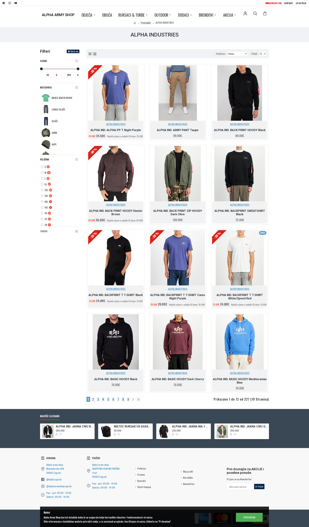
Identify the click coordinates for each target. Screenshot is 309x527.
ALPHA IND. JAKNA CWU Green (249, 426)
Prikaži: (254, 53)
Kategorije (46, 87)
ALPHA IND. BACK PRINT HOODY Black (240, 130)
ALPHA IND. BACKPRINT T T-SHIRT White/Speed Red (240, 296)
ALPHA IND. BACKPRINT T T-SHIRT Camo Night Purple (177, 296)
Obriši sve (74, 51)
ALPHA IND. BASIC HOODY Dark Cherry (178, 379)
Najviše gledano (50, 416)
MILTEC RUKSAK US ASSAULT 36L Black (132, 426)
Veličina (44, 159)
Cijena (43, 61)
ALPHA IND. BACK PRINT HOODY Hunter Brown (116, 212)
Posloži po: (220, 53)
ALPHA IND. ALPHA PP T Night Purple (115, 130)
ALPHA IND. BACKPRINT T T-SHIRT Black (116, 295)
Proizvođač (146, 22)
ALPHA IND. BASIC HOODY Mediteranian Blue (240, 380)
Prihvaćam (249, 517)
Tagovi (43, 231)
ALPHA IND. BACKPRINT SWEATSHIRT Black (239, 212)
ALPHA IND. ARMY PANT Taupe (177, 130)
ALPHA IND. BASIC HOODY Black (115, 379)
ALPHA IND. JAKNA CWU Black (74, 426)
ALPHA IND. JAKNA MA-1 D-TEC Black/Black (191, 426)
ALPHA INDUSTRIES (115, 124)
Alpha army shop (58, 15)
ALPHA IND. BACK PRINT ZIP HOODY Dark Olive (177, 212)
